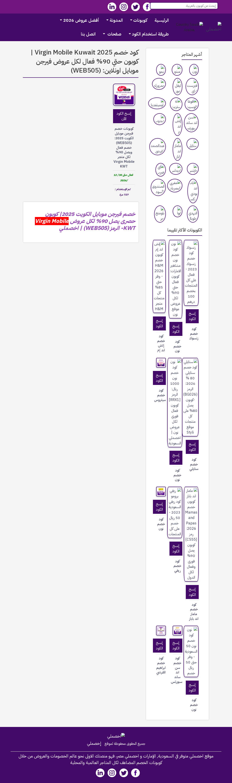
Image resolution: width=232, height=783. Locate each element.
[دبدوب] (159, 119)
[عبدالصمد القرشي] (157, 146)
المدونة (116, 20)
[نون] (194, 70)
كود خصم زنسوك (193, 334)
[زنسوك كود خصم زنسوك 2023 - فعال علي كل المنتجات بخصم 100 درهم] (191, 273)
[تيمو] (161, 70)
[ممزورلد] (159, 84)
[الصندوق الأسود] (158, 187)
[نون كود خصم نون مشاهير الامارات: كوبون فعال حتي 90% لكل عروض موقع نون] (175, 279)
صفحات (113, 34)
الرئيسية (162, 20)
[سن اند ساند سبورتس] (191, 122)
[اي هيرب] (160, 170)
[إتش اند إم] (177, 124)
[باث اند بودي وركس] (193, 191)
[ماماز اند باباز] (177, 149)
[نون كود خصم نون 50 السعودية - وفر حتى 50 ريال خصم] (191, 651)
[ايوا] (177, 211)
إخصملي (94, 743)
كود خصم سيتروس (161, 395)
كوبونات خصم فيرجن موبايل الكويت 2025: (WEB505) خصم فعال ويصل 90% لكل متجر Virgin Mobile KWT (124, 147)
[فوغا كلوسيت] (192, 104)
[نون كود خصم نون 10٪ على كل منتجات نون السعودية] (161, 491)
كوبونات (140, 20)
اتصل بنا (88, 34)
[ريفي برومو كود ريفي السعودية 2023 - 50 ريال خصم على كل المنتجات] (174, 512)
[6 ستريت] (176, 104)
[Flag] (189, 27)
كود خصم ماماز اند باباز (193, 611)
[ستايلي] (192, 144)
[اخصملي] (213, 27)
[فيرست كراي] (192, 86)
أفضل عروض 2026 (81, 20)
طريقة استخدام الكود (150, 34)
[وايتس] (193, 169)
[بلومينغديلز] (157, 103)
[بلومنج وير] (160, 214)
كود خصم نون (177, 346)
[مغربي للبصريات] (174, 185)
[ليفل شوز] (177, 86)
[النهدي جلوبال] (193, 214)
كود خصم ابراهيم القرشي (161, 665)
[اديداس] (175, 169)
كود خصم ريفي (177, 566)
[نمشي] (177, 70)
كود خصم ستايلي (193, 464)
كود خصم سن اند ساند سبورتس (177, 670)
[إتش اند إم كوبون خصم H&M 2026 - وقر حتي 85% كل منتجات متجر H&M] (159, 276)
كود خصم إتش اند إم (161, 343)
